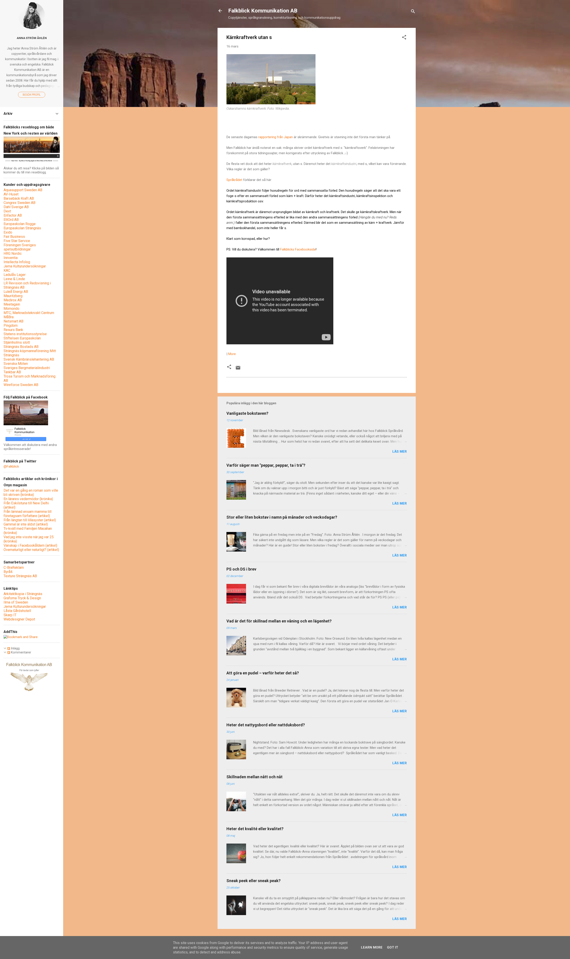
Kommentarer (20, 652)
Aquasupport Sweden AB (23, 190)
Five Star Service (17, 241)
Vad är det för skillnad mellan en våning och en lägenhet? (279, 621)
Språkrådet (234, 180)
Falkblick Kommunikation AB (262, 11)
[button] (404, 38)
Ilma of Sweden (16, 602)
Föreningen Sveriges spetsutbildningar (20, 247)
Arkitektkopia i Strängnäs (23, 594)
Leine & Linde (14, 279)
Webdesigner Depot (19, 619)
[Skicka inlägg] (238, 369)
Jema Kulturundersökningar (25, 266)
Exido (8, 232)
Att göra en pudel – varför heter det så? (262, 673)
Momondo (11, 308)
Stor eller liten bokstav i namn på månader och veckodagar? (281, 517)
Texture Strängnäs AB (20, 576)
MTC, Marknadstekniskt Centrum (29, 313)
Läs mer (399, 452)
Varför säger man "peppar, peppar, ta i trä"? (265, 465)
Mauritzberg (13, 296)
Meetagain (12, 304)
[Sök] (413, 12)
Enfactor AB (13, 215)
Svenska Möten (16, 363)
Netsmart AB (13, 321)
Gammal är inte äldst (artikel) (26, 524)
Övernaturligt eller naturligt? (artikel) (31, 550)
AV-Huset (11, 194)
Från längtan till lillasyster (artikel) (30, 520)
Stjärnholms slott (17, 342)
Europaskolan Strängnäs (22, 228)
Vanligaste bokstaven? (247, 413)
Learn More (372, 947)
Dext (7, 211)
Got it (392, 947)
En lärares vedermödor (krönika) (28, 499)
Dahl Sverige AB (16, 207)
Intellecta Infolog (17, 262)
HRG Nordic (13, 253)
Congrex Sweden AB (19, 203)
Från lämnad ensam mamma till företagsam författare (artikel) (27, 513)
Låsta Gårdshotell (17, 611)
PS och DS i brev (241, 569)
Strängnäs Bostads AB (21, 347)
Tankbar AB (12, 372)
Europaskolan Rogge (20, 224)
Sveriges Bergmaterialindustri (27, 368)
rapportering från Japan (275, 137)
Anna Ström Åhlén (32, 38)
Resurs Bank (13, 330)
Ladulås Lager (15, 275)
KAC (7, 270)
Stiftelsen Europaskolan (22, 338)
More (232, 354)
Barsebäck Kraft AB (19, 198)
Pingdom (11, 325)
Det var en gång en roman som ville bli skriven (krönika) (31, 492)
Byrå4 (8, 572)
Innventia (11, 258)
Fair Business (14, 236)
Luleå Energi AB (16, 292)
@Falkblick (11, 466)
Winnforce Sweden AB (21, 385)
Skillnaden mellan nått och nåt (254, 776)
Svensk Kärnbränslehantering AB (29, 359)
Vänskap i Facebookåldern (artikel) (30, 545)
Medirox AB (13, 300)
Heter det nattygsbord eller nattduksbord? (265, 725)
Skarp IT (10, 615)
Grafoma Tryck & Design (22, 598)
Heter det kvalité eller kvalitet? (254, 828)
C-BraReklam (14, 567)
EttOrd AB (11, 220)
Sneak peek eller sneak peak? (253, 880)
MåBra (9, 317)
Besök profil (32, 94)
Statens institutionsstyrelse (25, 334)
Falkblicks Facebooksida (298, 249)
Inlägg (15, 648)
